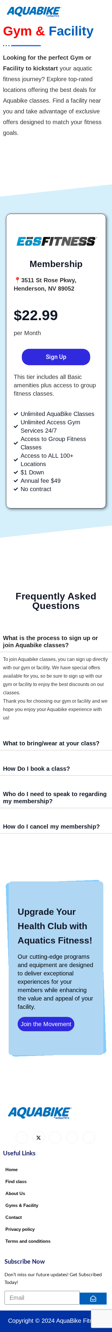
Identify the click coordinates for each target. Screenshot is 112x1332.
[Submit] (93, 1299)
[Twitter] (39, 1137)
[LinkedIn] (55, 1137)
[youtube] (72, 1137)
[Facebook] (22, 1137)
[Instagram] (89, 1137)
